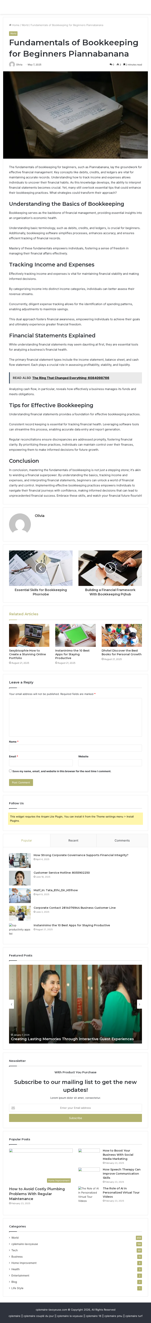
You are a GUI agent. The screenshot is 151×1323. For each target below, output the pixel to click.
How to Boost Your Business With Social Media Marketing (118, 1155)
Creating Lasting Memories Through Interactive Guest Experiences (72, 1039)
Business (17, 1256)
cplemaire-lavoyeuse (24, 1244)
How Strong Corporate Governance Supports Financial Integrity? (81, 855)
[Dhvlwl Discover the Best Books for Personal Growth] (122, 635)
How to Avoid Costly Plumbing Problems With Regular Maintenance (37, 1194)
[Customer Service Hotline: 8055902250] (20, 878)
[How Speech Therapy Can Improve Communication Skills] (89, 1175)
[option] (75, 1004)
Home (15, 25)
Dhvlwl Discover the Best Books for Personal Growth (122, 652)
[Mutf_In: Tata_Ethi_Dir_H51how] (20, 895)
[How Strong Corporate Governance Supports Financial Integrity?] (20, 860)
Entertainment (20, 1275)
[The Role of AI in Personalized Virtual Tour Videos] (89, 1194)
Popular (26, 840)
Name (13, 741)
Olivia (39, 516)
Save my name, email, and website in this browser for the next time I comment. (61, 771)
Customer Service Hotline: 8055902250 (62, 872)
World (25, 25)
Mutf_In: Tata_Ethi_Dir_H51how (56, 890)
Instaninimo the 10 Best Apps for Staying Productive (72, 654)
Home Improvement (24, 1262)
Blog (14, 1281)
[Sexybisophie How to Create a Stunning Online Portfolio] (29, 635)
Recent (73, 840)
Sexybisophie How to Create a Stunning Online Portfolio (27, 654)
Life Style (17, 1288)
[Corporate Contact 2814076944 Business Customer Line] (20, 913)
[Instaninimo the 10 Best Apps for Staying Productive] (75, 635)
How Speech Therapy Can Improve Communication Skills (122, 1174)
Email (13, 756)
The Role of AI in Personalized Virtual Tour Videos (121, 1192)
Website (83, 756)
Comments (122, 840)
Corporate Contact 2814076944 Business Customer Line (75, 908)
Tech (14, 1250)
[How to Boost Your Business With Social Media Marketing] (89, 1156)
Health (15, 1269)
